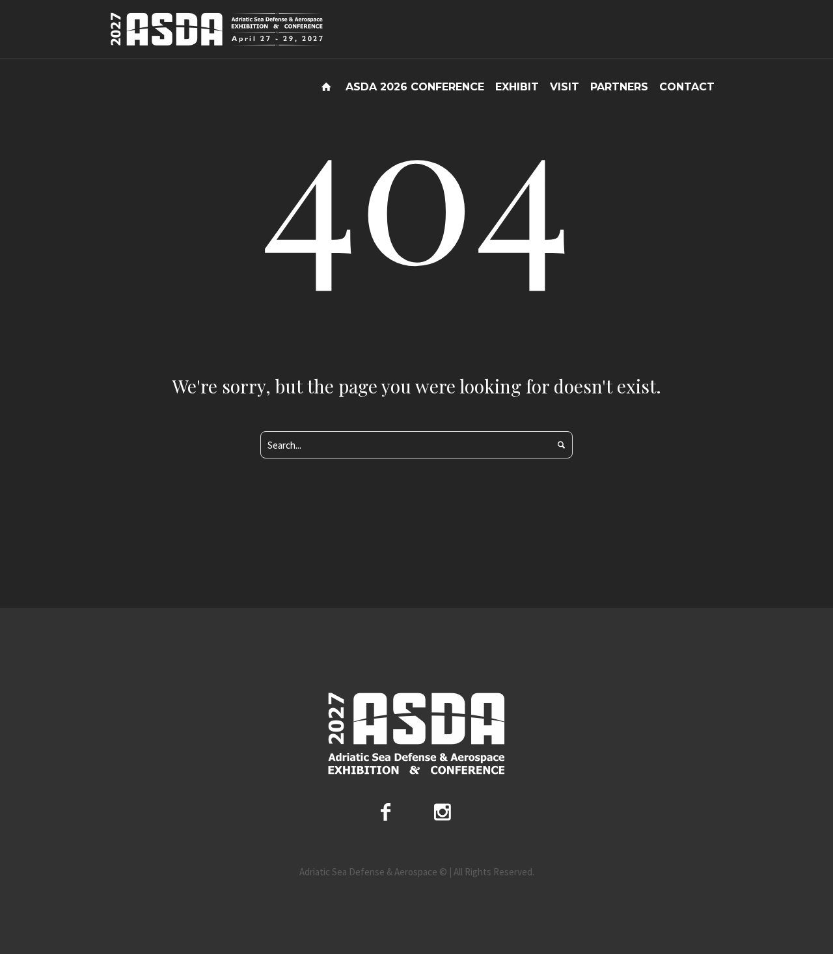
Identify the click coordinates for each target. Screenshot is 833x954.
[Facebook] (385, 812)
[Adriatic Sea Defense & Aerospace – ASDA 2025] (416, 734)
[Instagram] (442, 812)
